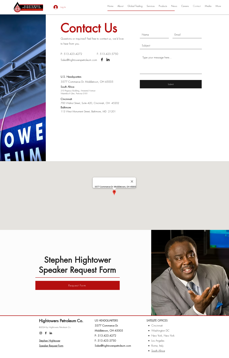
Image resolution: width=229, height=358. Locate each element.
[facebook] (102, 59)
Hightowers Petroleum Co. (61, 320)
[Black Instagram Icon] (40, 333)
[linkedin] (108, 59)
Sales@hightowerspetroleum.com (79, 60)
